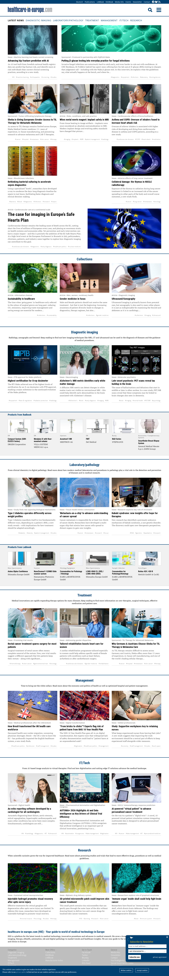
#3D (80, 919)
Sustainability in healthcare (21, 298)
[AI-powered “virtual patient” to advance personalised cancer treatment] (136, 788)
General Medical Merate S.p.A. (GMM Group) (148, 447)
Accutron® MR (66, 439)
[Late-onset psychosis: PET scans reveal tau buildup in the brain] (136, 360)
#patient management (92, 139)
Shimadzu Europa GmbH (18, 574)
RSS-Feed (86, 963)
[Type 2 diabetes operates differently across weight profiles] (32, 492)
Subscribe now (134, 957)
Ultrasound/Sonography (123, 298)
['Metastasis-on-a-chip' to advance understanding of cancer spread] (84, 492)
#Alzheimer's (73, 400)
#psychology (156, 400)
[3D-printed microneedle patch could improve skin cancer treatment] (84, 878)
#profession (30, 746)
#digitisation (78, 746)
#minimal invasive (26, 919)
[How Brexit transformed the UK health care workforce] (32, 705)
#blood (19, 202)
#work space (156, 746)
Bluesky (85, 957)
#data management (92, 833)
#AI (13, 77)
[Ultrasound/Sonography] (136, 278)
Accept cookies (142, 970)
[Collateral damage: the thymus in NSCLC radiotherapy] (136, 161)
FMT (88, 439)
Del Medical (91, 442)
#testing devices (154, 77)
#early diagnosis (46, 247)
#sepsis (54, 202)
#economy (124, 746)
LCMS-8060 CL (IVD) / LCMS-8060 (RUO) (95, 572)
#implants (75, 139)
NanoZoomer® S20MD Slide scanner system (45, 572)
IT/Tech (123, 20)
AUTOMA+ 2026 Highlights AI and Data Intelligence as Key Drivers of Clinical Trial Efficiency (81, 813)
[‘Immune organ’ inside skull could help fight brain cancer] (136, 878)
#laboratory (144, 77)
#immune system (146, 919)
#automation (69, 833)
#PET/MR (147, 400)
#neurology (37, 919)
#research (46, 202)
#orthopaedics (35, 77)
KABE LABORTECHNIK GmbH (70, 578)
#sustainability (52, 315)
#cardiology (29, 833)
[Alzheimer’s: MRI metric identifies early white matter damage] (84, 360)
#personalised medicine (152, 833)
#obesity (30, 533)
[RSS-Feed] (159, 2)
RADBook (109, 2)
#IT (46, 833)
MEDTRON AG (66, 442)
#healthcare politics (59, 247)
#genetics (138, 533)
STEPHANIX (117, 442)
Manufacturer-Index (54, 960)
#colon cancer (27, 664)
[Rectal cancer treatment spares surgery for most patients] (32, 623)
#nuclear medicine (74, 247)
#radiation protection (41, 400)
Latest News (16, 20)
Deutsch (79, 2)
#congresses (79, 833)
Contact (147, 2)
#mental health (138, 400)
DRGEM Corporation (17, 444)
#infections (134, 77)
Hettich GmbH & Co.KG (148, 574)
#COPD (137, 139)
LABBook (100, 2)
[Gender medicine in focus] (84, 278)
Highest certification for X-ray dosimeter (28, 380)
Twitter (85, 955)
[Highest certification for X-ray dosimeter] (32, 360)
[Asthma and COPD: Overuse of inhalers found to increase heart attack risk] (136, 99)
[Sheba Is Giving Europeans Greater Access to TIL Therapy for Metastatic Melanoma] (32, 99)
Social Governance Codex (122, 963)
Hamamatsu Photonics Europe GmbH (44, 578)
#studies (54, 77)
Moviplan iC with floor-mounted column (43, 440)
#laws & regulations (25, 400)
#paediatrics (148, 533)
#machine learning (22, 77)
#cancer (18, 139)
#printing (87, 919)
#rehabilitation (104, 664)
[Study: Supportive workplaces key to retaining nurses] (136, 705)
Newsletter (137, 2)
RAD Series (116, 439)
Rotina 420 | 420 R (145, 571)
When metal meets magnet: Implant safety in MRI (84, 119)
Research (136, 20)
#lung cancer (137, 202)
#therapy (53, 139)
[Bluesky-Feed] (156, 2)
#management (104, 746)
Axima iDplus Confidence (18, 571)
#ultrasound (156, 315)
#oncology (156, 202)
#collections (41, 315)
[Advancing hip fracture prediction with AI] (32, 40)
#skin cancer (44, 139)
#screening (45, 77)
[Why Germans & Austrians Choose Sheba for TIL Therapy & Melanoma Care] (136, 623)
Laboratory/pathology (68, 20)
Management (109, 20)
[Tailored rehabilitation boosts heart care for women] (84, 623)
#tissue (106, 533)
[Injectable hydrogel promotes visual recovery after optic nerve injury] (32, 878)
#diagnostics (115, 77)
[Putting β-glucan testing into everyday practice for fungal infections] (111, 40)
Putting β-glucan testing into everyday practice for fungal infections (95, 60)
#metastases (34, 139)
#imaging (67, 139)
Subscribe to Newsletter (141, 941)
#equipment (125, 77)
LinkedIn (85, 960)
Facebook (86, 952)
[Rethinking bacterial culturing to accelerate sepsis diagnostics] (32, 161)
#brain (81, 400)
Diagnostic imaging (38, 20)
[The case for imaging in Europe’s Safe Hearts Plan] (124, 229)
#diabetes (21, 533)
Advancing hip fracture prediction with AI (28, 60)
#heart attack (146, 139)
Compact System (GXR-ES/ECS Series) (17, 440)
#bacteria (12, 202)
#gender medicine (102, 315)
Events (128, 2)
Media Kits (119, 2)
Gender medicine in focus (72, 298)
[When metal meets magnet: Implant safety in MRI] (84, 99)
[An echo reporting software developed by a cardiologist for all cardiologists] (32, 788)
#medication (156, 139)
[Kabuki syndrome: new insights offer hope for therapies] (136, 492)
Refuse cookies (126, 970)
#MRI (81, 139)
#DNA (132, 533)
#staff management (42, 746)
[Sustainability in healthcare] (32, 278)
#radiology (105, 139)
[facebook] (153, 2)
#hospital (25, 139)
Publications (90, 2)
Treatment (92, 20)
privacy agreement (160, 957)
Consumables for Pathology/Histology (120, 572)
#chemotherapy (15, 664)
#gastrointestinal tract (40, 664)
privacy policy (21, 972)
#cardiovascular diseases (125, 139)
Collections (84, 259)
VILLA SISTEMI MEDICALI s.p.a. (41, 445)
